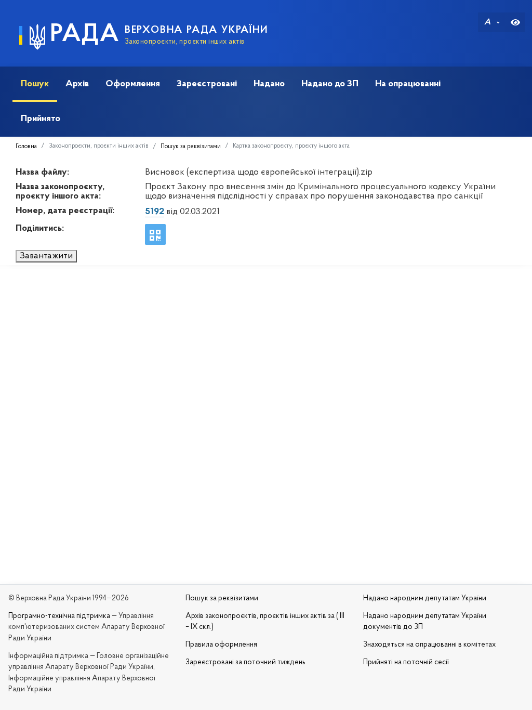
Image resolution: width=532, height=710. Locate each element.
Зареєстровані (207, 84)
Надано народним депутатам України (424, 598)
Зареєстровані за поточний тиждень (245, 662)
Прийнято (40, 119)
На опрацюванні (408, 84)
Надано (269, 84)
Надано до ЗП (329, 84)
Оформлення (132, 84)
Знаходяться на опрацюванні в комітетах (429, 645)
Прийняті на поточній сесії (406, 662)
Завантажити (46, 256)
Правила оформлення (221, 645)
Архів (77, 84)
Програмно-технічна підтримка (59, 616)
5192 (154, 212)
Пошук (35, 84)
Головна (26, 146)
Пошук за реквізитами (191, 146)
